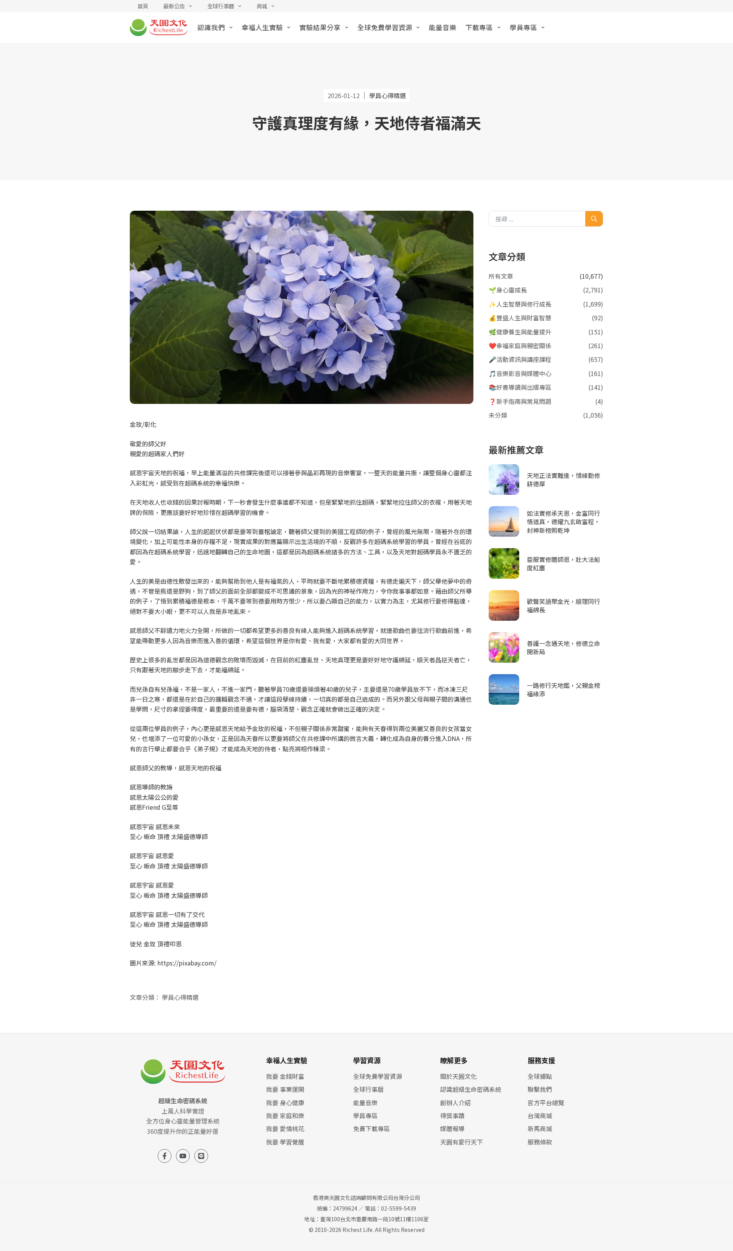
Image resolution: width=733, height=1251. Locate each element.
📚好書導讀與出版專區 (520, 387)
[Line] (201, 1156)
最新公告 (174, 6)
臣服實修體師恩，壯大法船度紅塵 (563, 563)
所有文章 (501, 276)
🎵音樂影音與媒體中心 (520, 373)
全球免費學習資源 (384, 27)
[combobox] (538, 218)
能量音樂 (442, 27)
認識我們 (211, 27)
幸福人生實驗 (262, 27)
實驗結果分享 (320, 27)
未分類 (498, 415)
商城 (262, 6)
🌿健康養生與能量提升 (520, 331)
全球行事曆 (220, 6)
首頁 (142, 6)
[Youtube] (183, 1156)
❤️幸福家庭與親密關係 (520, 345)
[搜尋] (594, 218)
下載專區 (479, 27)
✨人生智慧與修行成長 (520, 303)
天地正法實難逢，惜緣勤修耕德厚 (563, 479)
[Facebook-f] (164, 1156)
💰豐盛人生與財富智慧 (520, 317)
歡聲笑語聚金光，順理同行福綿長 (563, 605)
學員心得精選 (180, 997)
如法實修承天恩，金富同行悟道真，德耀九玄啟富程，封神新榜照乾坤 (563, 521)
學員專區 (523, 27)
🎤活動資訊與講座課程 (520, 359)
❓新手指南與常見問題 (520, 401)
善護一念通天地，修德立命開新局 (563, 647)
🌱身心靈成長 (508, 289)
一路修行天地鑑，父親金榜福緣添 (563, 689)
